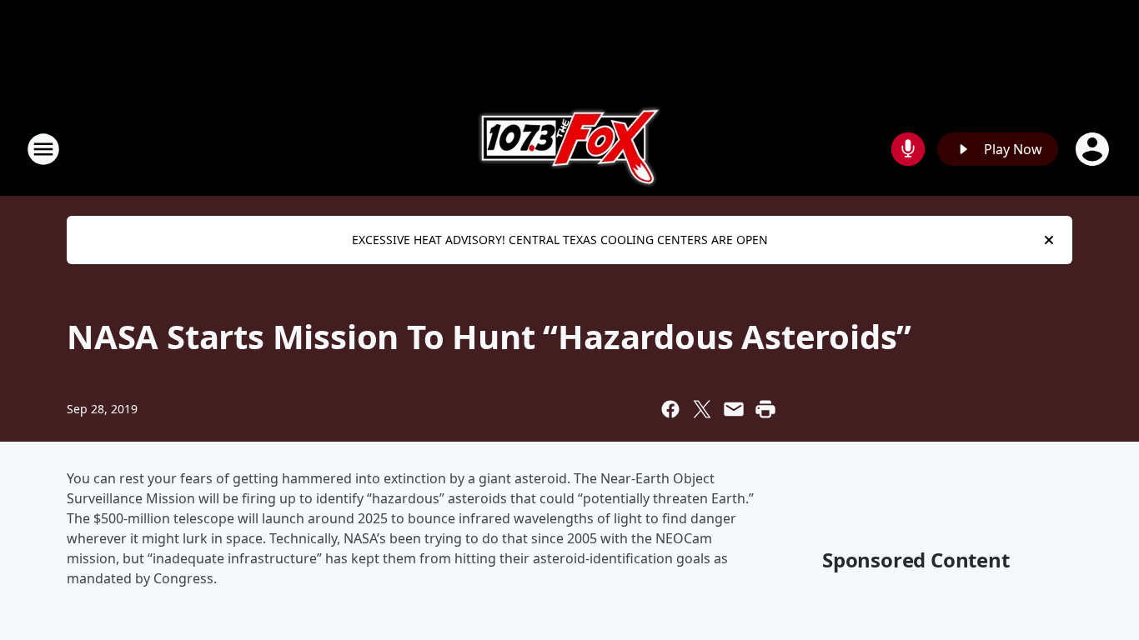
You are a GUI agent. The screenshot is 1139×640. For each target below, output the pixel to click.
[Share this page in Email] (733, 409)
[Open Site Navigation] (43, 149)
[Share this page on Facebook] (670, 409)
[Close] (1049, 240)
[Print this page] (765, 409)
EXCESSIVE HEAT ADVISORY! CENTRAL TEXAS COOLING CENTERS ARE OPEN (560, 240)
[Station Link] (570, 148)
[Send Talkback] (908, 149)
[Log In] (1094, 149)
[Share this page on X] (702, 409)
